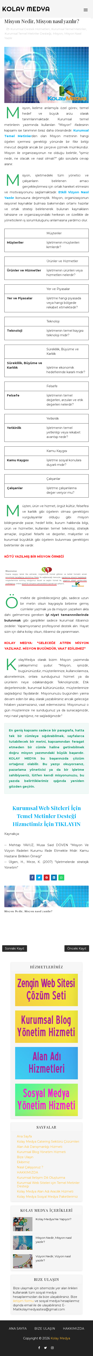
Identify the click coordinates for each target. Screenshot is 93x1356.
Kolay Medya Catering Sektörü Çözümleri (48, 1141)
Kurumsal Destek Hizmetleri (30, 29)
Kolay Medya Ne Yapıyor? (53, 1219)
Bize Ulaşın (25, 1157)
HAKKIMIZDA (27, 1172)
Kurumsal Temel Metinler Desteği (28, 33)
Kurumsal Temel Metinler (68, 29)
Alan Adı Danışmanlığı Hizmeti (39, 1147)
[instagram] (52, 1348)
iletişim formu (23, 1301)
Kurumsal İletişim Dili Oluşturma (41, 1178)
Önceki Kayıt (76, 948)
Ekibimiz (23, 1162)
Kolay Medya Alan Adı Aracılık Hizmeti (45, 1191)
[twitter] (45, 1348)
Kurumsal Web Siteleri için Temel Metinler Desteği (48, 1184)
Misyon (58, 33)
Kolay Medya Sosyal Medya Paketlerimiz (47, 1197)
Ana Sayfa (24, 1136)
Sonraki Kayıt (14, 948)
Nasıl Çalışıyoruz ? (30, 1167)
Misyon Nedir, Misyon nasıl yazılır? (28, 911)
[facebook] (39, 1348)
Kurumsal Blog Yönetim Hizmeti (41, 1152)
